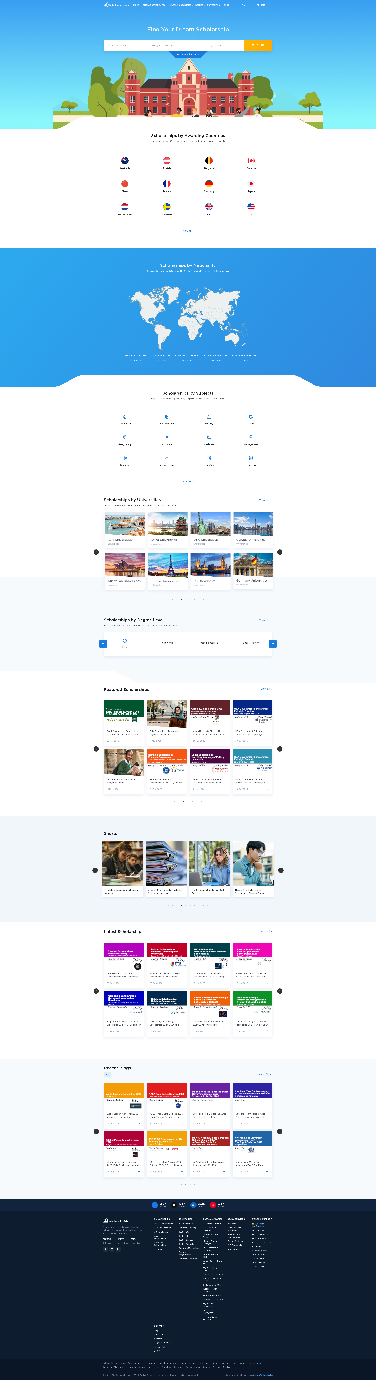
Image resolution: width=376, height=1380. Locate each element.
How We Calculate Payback (212, 1318)
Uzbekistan (227, 1367)
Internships (257, 1247)
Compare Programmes (185, 1253)
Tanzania (131, 1367)
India (137, 1363)
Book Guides (258, 1267)
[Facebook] (105, 1249)
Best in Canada (186, 1240)
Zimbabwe (166, 1367)
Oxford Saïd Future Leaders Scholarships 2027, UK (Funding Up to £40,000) (123, 977)
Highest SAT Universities (209, 1305)
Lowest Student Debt (211, 1236)
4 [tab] (185, 599)
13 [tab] (210, 1043)
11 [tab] (201, 1043)
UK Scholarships (162, 1232)
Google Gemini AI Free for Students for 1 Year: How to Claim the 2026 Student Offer (209, 1165)
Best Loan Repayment (208, 1312)
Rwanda (206, 1367)
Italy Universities (205, 539)
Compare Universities (189, 1248)
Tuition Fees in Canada (210, 1290)
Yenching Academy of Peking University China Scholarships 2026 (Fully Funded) (121, 783)
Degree (199, 5)
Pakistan (153, 1363)
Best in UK (184, 1236)
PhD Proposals (235, 1245)
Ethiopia (250, 1363)
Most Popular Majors (213, 1274)
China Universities (248, 540)
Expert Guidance (236, 1241)
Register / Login (162, 1343)
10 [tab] (207, 905)
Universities (213, 5)
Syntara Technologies (262, 1375)
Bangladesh (165, 1363)
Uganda (141, 1367)
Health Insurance (260, 1235)
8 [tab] (203, 599)
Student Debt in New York (213, 1256)
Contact (158, 1339)
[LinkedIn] (118, 1249)
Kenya (233, 1363)
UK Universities (118, 581)
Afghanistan (119, 1367)
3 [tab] (181, 599)
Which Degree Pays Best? (212, 1262)
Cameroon (178, 1367)
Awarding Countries (180, 5)
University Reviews (188, 1259)
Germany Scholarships (160, 1244)
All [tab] (107, 1074)
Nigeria (176, 1363)
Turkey (150, 1367)
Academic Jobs (259, 1251)
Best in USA (184, 1232)
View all (187, 231)
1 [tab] (172, 599)
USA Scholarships (162, 1228)
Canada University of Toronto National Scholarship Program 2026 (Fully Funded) (207, 734)
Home (136, 5)
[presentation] (103, 644)
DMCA (157, 1351)
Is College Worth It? (212, 1224)
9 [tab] (203, 905)
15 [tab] (218, 1043)
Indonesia (203, 1363)
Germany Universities (165, 580)
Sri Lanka (107, 1367)
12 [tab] (205, 1043)
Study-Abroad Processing (234, 1229)
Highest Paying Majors (210, 1269)
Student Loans (259, 1239)
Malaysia (216, 1367)
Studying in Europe (212, 1296)
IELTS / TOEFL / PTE (262, 1243)
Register (261, 5)
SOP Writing (233, 1249)
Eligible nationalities (154, 5)
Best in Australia (186, 1244)
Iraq (157, 1367)
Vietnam (193, 1363)
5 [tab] (190, 599)
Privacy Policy (161, 1347)
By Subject (159, 1249)
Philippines (215, 1363)
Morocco (260, 1363)
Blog (226, 5)
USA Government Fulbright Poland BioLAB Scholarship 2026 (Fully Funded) (166, 783)
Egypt (241, 1363)
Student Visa (258, 1231)
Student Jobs (258, 1255)
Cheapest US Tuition (213, 1300)
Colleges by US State (213, 1285)
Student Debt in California (210, 1249)
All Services (233, 1224)
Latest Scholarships (163, 1224)
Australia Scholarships (160, 1237)
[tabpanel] (124, 553)
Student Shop (258, 1263)
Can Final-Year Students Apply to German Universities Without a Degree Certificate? (166, 1117)
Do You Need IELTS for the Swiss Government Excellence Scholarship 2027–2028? (123, 1117)
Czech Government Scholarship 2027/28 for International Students (122, 1025)
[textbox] (124, 46)
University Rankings (188, 1228)
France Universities (249, 581)
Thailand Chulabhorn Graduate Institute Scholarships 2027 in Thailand (250, 977)
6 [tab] (194, 599)
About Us (158, 1335)
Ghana (225, 1363)
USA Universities (119, 539)
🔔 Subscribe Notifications (258, 1225)
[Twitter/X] (111, 1249)
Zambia (188, 1367)
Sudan (197, 1367)
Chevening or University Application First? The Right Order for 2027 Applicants (164, 1165)
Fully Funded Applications (234, 1236)
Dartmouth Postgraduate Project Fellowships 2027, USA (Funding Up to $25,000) (166, 1025)
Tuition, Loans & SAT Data (213, 1279)
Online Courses (259, 1259)
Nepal (184, 1363)
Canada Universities (164, 539)
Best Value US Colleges (209, 1229)
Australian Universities (209, 581)
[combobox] (124, 46)
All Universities (186, 1224)
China (144, 1363)
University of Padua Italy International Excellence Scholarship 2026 (247, 783)
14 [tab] (214, 1043)
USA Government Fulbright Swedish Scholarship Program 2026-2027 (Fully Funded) (164, 734)
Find (259, 45)
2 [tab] (177, 599)
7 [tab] (199, 599)
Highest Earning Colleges (210, 1242)
